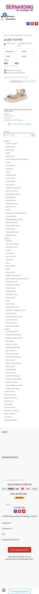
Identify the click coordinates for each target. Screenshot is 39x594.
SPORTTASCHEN (9, 414)
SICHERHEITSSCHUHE (13, 194)
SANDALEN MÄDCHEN (13, 357)
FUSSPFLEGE (8, 404)
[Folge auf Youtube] (36, 23)
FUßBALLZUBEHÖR (10, 420)
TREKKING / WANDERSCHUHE (16, 310)
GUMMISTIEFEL (11, 200)
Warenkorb (10, 16)
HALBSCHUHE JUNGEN (13, 335)
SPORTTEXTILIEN (9, 407)
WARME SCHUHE (11, 344)
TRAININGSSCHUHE (12, 232)
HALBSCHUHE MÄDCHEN (14, 338)
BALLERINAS (10, 150)
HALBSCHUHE (10, 147)
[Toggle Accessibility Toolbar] (4, 14)
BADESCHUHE (10, 197)
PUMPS (8, 153)
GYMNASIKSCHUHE (12, 326)
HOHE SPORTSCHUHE (13, 376)
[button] (3, 590)
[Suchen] (33, 135)
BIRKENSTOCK (10, 207)
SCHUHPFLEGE (9, 401)
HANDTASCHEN (9, 392)
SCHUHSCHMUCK (10, 395)
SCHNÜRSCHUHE (11, 247)
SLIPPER (8, 250)
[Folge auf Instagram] (32, 23)
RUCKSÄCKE (8, 417)
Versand (9, 118)
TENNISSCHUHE (11, 235)
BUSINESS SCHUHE (12, 244)
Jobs (7, 504)
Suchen (6, 132)
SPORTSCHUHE (11, 373)
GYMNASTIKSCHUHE (13, 226)
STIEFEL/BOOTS (11, 181)
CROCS (8, 210)
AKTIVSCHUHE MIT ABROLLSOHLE (17, 159)
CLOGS (8, 162)
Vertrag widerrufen (19, 549)
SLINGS (8, 172)
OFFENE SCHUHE (11, 144)
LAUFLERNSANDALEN (13, 347)
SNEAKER (9, 241)
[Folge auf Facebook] (28, 23)
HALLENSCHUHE (11, 216)
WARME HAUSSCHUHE (13, 188)
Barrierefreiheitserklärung (14, 480)
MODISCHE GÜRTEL (10, 398)
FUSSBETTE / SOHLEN (11, 411)
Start (5, 35)
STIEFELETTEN (10, 178)
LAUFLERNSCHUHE (12, 332)
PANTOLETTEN (11, 166)
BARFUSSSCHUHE (11, 191)
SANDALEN (9, 169)
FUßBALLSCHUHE (11, 222)
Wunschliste (10, 19)
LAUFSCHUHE (10, 229)
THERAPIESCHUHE (12, 204)
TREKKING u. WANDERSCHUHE (16, 213)
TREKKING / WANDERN (13, 379)
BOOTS (8, 269)
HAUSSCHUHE (10, 185)
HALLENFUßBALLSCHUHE (14, 219)
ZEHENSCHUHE (11, 175)
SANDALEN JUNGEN (12, 354)
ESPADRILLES (10, 156)
